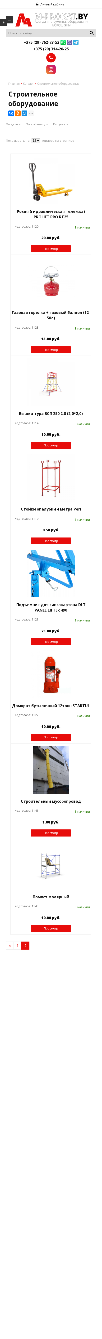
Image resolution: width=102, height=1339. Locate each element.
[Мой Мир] (24, 113)
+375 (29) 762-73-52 (41, 42)
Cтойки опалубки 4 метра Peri (51, 509)
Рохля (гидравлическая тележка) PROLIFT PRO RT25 (51, 214)
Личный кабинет (53, 4)
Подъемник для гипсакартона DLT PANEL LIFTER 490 (51, 607)
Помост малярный (51, 896)
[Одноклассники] (18, 113)
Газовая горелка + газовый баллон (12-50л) (51, 315)
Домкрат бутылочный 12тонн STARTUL (51, 705)
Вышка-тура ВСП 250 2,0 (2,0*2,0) (51, 413)
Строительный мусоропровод (51, 801)
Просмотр (51, 249)
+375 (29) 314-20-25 (51, 49)
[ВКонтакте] (11, 113)
